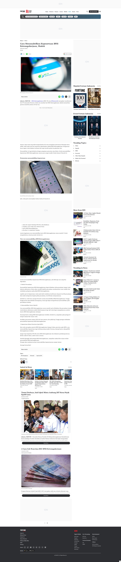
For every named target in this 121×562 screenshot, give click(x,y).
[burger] (100, 11)
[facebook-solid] (63, 97)
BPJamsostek (54, 101)
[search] (87, 11)
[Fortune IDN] (26, 11)
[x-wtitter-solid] (66, 97)
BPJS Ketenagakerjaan (37, 101)
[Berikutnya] (72, 375)
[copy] (69, 97)
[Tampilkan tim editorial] (71, 362)
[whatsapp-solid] (59, 97)
